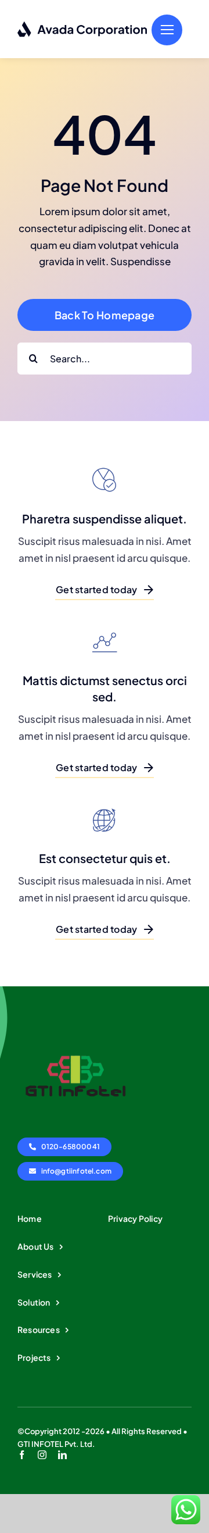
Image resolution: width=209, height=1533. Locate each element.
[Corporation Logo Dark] (82, 25)
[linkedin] (62, 1454)
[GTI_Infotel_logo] (75, 1025)
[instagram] (42, 1454)
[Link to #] (167, 30)
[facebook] (21, 1454)
